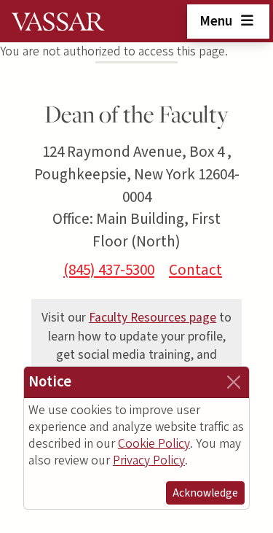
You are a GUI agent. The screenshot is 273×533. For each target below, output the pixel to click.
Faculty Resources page (152, 317)
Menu (217, 21)
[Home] (58, 21)
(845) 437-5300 (108, 270)
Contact (195, 270)
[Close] (234, 382)
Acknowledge (205, 493)
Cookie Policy (154, 444)
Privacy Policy (149, 460)
